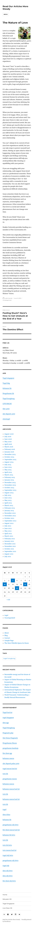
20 (17, 588)
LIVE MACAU (7, 404)
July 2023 (7, 495)
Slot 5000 (6, 409)
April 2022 (8, 533)
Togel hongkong (9, 398)
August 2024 (9, 462)
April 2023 (8, 503)
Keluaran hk (7, 388)
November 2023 (10, 485)
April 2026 (8, 444)
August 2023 (8, 493)
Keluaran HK (7, 899)
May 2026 (8, 442)
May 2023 (7, 500)
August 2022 (9, 523)
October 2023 (9, 487)
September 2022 (10, 521)
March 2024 (8, 475)
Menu (6, 14)
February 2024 (9, 477)
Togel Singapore (8, 903)
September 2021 (10, 551)
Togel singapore (8, 378)
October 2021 (9, 549)
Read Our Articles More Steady (11, 919)
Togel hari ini (7, 712)
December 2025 (10, 454)
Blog (6, 635)
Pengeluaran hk (8, 393)
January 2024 (9, 480)
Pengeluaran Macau (10, 743)
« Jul (8, 600)
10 (5, 584)
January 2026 (9, 452)
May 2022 (8, 531)
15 (25, 584)
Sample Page (9, 640)
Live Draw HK (7, 908)
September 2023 (10, 490)
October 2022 (9, 518)
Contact (7, 638)
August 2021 (8, 554)
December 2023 (10, 482)
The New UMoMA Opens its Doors (16, 643)
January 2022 (9, 541)
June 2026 (8, 439)
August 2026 (9, 434)
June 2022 (8, 528)
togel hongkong (9, 658)
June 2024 (8, 467)
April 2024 (8, 472)
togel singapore (8, 717)
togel (6, 615)
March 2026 (8, 447)
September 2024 (10, 459)
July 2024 (7, 465)
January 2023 (9, 510)
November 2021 (10, 546)
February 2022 (9, 539)
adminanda (8, 298)
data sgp (6, 723)
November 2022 (10, 516)
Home (5, 895)
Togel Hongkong (9, 728)
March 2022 (8, 536)
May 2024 (8, 470)
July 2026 (7, 436)
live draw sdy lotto (9, 881)
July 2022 (7, 526)
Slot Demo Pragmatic (10, 738)
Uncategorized (7, 300)
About (6, 633)
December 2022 (10, 513)
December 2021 (9, 544)
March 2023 (8, 505)
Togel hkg (6, 383)
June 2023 (8, 498)
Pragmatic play (8, 733)
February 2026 (9, 449)
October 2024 (9, 457)
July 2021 (7, 556)
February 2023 (9, 508)
